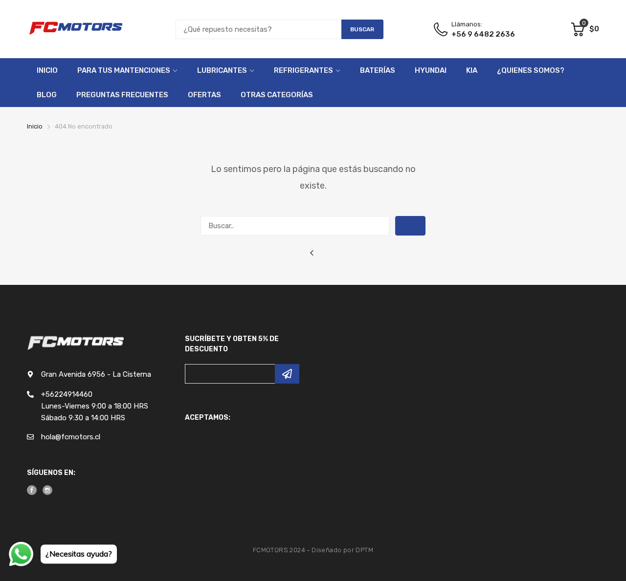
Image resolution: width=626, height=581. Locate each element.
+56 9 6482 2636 (483, 34)
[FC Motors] (76, 29)
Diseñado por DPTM (342, 550)
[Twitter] (47, 490)
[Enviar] (287, 374)
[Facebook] (32, 490)
